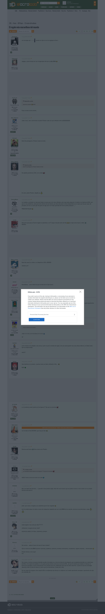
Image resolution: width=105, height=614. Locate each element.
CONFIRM (36, 319)
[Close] (80, 292)
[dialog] (52, 307)
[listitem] (52, 314)
